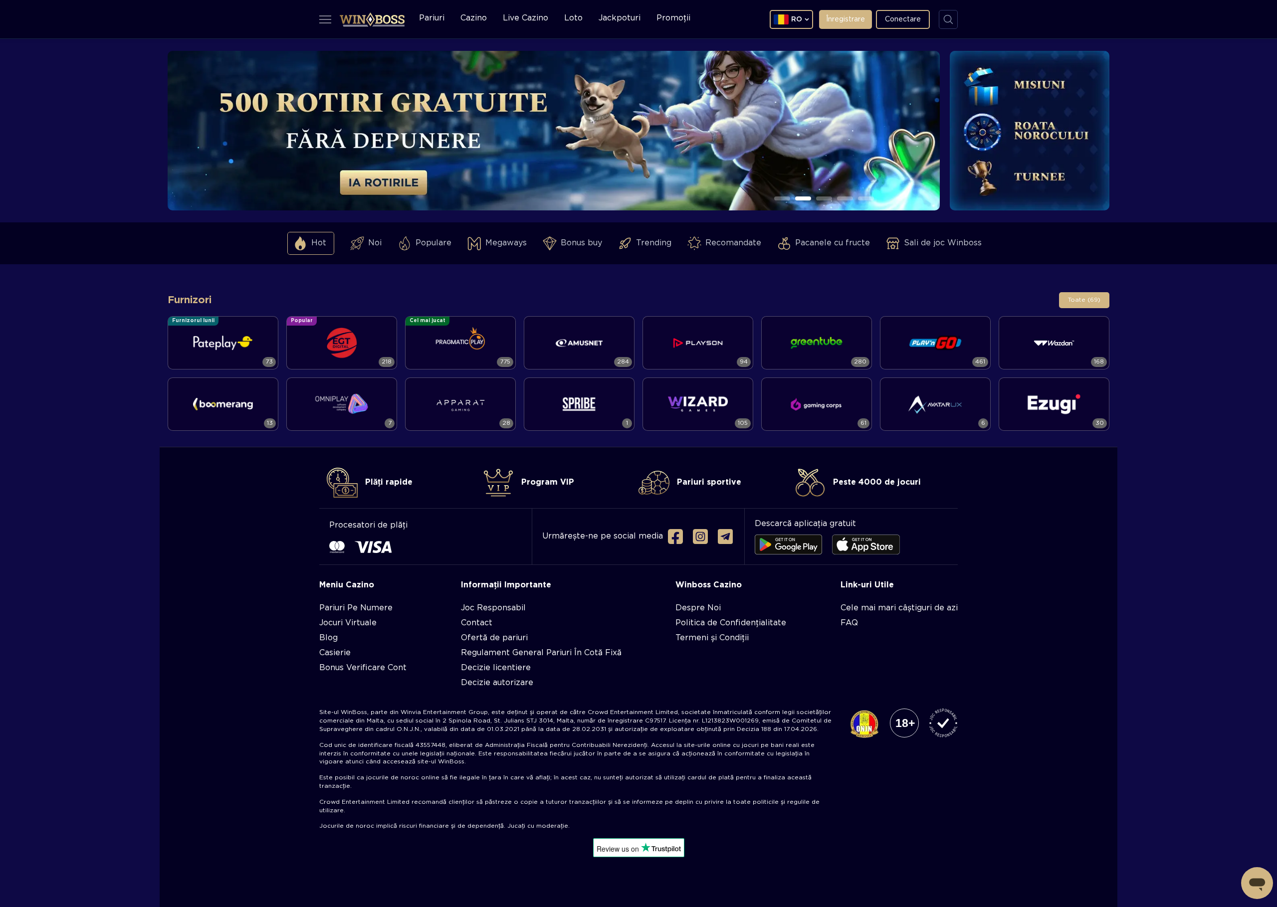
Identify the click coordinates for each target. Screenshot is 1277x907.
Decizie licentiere (496, 668)
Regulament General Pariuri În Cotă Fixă (541, 653)
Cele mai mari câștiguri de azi (899, 608)
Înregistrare (845, 19)
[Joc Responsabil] (943, 723)
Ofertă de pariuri (494, 638)
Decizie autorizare (497, 683)
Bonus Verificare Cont (363, 668)
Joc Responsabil (493, 608)
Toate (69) (1084, 300)
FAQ (849, 623)
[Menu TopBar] (325, 19)
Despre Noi (698, 608)
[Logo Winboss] (372, 19)
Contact (476, 623)
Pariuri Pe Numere (356, 608)
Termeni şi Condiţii (712, 638)
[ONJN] (864, 724)
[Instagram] (700, 536)
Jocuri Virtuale (348, 623)
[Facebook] (675, 536)
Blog (328, 638)
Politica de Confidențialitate (730, 623)
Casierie (335, 653)
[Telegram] (725, 536)
